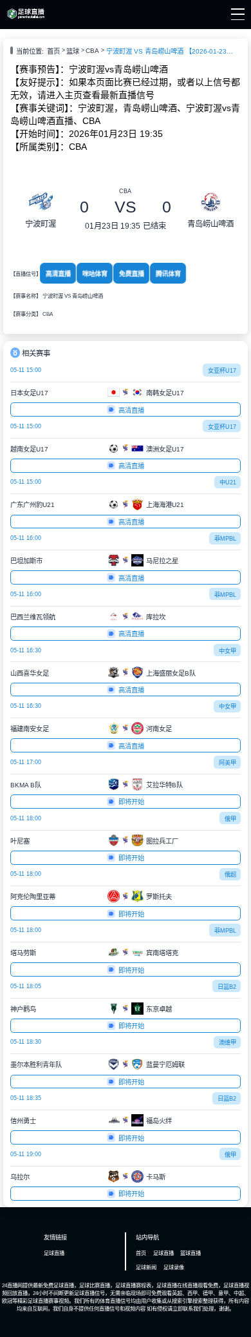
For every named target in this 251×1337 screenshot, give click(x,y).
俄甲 (230, 819)
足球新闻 (146, 1267)
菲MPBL (225, 538)
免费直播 (132, 274)
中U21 (227, 482)
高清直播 (58, 274)
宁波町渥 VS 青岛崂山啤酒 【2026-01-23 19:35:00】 (170, 51)
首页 (53, 51)
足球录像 (173, 1267)
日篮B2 (227, 987)
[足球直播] (25, 17)
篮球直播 (190, 1253)
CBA (92, 50)
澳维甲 (227, 1042)
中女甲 (227, 651)
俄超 (230, 874)
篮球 (72, 51)
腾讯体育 (168, 274)
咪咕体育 (94, 274)
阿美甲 (227, 763)
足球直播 (54, 1253)
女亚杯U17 (222, 371)
